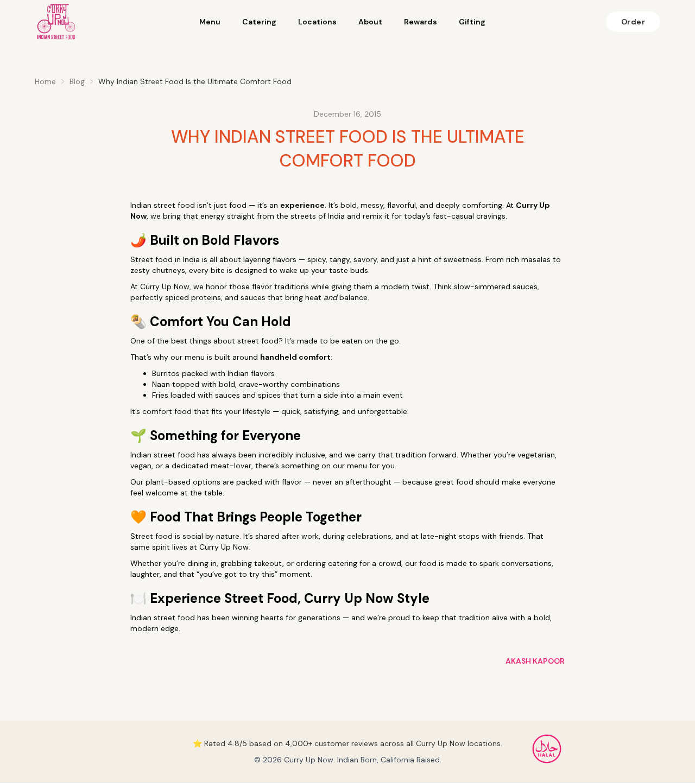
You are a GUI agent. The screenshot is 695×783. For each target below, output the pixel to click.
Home (45, 81)
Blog (77, 81)
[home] (56, 21)
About (370, 22)
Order (633, 22)
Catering (259, 22)
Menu (209, 22)
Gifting (472, 22)
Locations (317, 22)
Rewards (420, 22)
